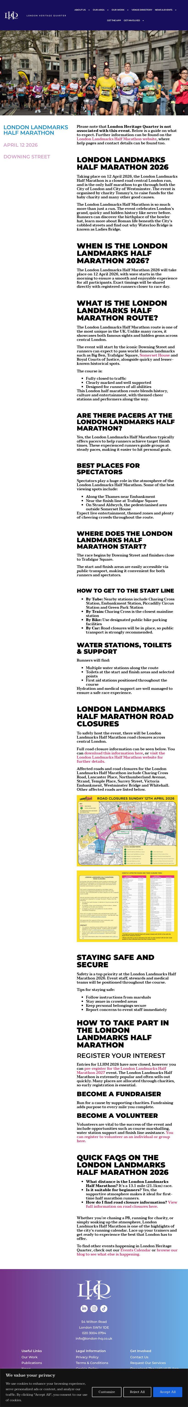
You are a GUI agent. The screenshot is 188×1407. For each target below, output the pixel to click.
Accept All (168, 1392)
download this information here (113, 753)
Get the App (114, 20)
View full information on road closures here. (131, 1204)
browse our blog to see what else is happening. (127, 1252)
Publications (32, 1363)
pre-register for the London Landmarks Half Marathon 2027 (121, 1070)
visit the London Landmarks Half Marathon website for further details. (121, 757)
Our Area (99, 10)
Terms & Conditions (92, 1363)
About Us (80, 10)
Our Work (118, 10)
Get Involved (132, 20)
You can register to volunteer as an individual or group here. (125, 1137)
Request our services (148, 1363)
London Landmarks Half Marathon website (117, 139)
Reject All (137, 1392)
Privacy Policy (87, 1357)
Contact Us (139, 1357)
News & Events (163, 10)
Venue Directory (142, 10)
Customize (107, 1392)
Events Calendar (136, 1250)
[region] (94, 1388)
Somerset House (155, 355)
